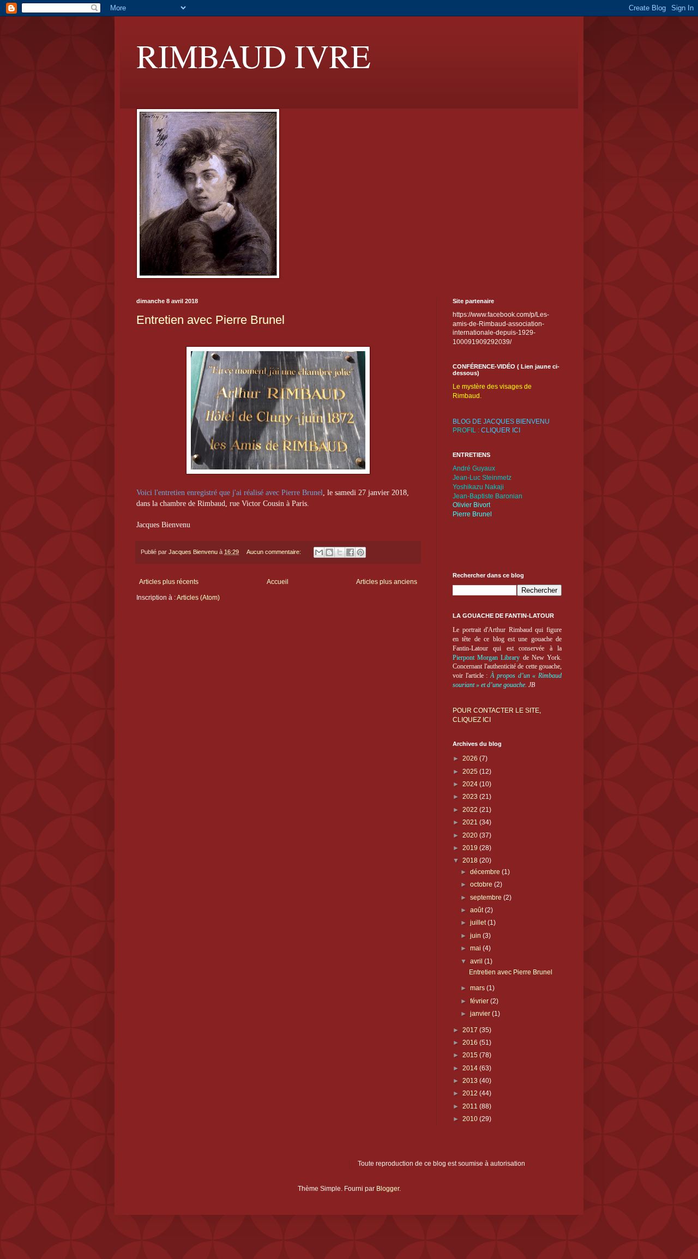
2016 (470, 1042)
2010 (470, 1119)
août (477, 910)
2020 (470, 835)
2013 (470, 1081)
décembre (486, 872)
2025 (470, 771)
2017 (470, 1030)
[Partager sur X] (339, 552)
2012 (470, 1093)
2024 (470, 784)
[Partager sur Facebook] (350, 552)
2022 (470, 810)
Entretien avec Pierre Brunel (210, 320)
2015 (470, 1055)
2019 (470, 848)
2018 (470, 860)
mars (478, 988)
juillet (479, 922)
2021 (470, 822)
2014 (470, 1068)
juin (476, 935)
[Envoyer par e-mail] (319, 552)
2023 (470, 796)
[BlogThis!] (329, 552)
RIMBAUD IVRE (253, 55)
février (480, 1001)
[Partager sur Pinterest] (360, 552)
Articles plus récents (168, 582)
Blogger (387, 1188)
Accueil (277, 582)
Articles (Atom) (198, 597)
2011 (470, 1106)
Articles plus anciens (386, 582)
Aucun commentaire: (274, 552)
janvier (481, 1013)
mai (476, 948)
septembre (486, 897)
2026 (470, 758)
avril (477, 961)
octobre (482, 884)
